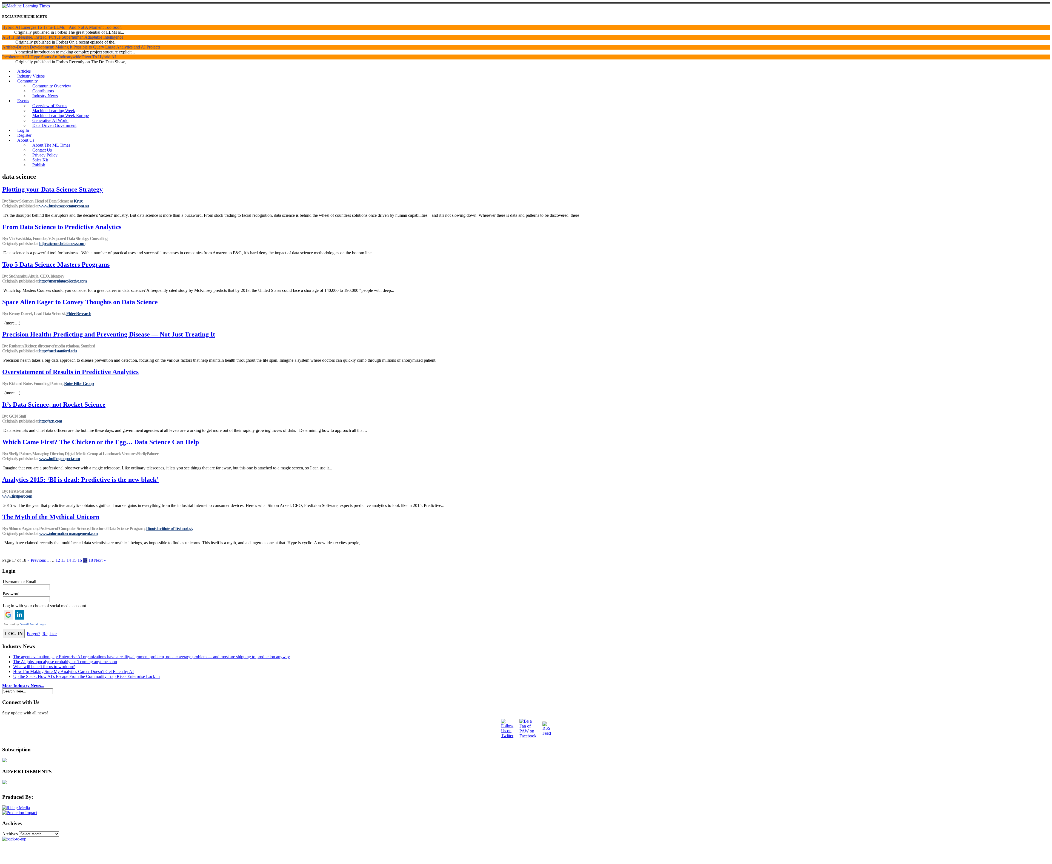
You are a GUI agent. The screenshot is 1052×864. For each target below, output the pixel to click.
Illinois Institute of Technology (169, 528)
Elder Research (78, 313)
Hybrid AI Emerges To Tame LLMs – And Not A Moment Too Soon (62, 27)
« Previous (36, 560)
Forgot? (33, 633)
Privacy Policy (45, 155)
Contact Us (42, 150)
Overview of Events (49, 105)
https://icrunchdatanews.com (62, 243)
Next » (100, 560)
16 (80, 560)
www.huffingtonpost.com (59, 458)
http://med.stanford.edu (58, 351)
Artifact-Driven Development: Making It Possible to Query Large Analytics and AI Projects (81, 47)
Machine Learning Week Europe (60, 115)
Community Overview (51, 86)
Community (27, 81)
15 (74, 560)
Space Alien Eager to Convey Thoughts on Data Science (80, 302)
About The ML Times (51, 145)
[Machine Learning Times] (26, 6)
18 (90, 560)
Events (23, 100)
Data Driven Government (54, 125)
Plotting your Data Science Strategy (52, 189)
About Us (25, 140)
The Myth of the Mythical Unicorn (50, 516)
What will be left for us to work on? (44, 666)
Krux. (78, 201)
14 (69, 560)
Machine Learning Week (53, 110)
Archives (10, 833)
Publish (38, 164)
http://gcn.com (50, 421)
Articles (24, 71)
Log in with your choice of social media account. (45, 605)
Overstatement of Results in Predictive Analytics (70, 371)
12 (58, 560)
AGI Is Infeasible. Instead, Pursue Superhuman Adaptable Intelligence (62, 37)
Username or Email (19, 581)
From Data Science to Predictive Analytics (61, 226)
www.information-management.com (68, 533)
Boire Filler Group (79, 383)
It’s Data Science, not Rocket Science (53, 404)
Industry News (45, 95)
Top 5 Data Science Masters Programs (56, 264)
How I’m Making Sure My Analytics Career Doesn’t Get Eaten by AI (73, 671)
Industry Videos (31, 76)
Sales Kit (40, 160)
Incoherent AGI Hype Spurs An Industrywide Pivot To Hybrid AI (59, 57)
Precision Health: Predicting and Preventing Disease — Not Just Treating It (108, 334)
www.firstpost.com (17, 496)
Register (24, 135)
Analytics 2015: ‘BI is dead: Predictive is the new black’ (80, 479)
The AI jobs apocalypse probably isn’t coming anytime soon (65, 661)
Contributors (43, 91)
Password (11, 593)
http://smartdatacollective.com (63, 281)
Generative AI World (50, 120)
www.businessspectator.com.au (64, 206)
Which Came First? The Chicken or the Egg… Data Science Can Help (100, 442)
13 (63, 560)
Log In (23, 130)
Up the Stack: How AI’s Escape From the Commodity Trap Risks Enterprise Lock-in (86, 676)
